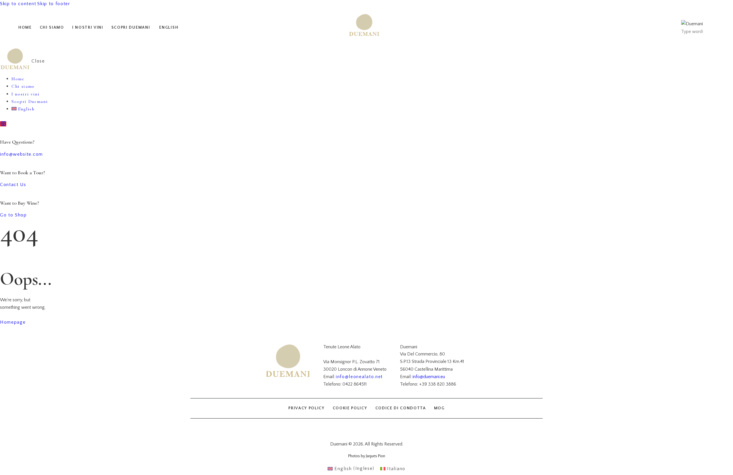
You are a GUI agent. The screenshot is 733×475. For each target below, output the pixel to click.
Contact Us (13, 184)
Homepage (12, 322)
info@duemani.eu (429, 376)
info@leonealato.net (359, 376)
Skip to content (18, 3)
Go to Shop (13, 215)
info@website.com (21, 154)
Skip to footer (53, 3)
